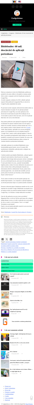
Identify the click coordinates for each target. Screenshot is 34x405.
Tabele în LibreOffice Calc (16, 300)
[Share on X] (6, 239)
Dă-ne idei (7, 390)
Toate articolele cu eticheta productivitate (21, 321)
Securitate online (6, 41)
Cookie (7, 396)
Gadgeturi (14, 41)
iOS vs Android (13, 351)
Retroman (4, 57)
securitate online (14, 245)
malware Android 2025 (24, 244)
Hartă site (7, 400)
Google (28, 127)
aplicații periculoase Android (13, 242)
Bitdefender (8, 212)
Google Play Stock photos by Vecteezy (21, 212)
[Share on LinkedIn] (11, 239)
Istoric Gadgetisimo (10, 388)
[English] (20, 1)
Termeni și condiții (10, 392)
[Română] (14, 1)
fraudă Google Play (12, 244)
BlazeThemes (29, 404)
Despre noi (8, 386)
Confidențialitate (9, 394)
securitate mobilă (5, 245)
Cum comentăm (9, 398)
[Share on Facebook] (2, 239)
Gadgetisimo (17, 18)
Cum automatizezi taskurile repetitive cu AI (20, 282)
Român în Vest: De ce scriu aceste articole (19, 342)
